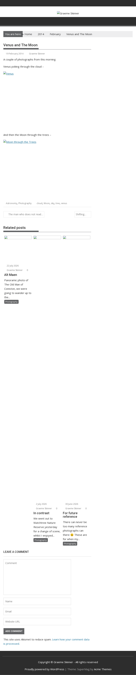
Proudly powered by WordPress (44, 669)
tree (58, 203)
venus (64, 203)
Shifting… (81, 214)
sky (52, 203)
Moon (47, 203)
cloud (39, 203)
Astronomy (11, 203)
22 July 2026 (12, 265)
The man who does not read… (25, 214)
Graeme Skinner (37, 53)
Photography (25, 203)
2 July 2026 (41, 503)
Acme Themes (103, 669)
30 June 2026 (71, 503)
